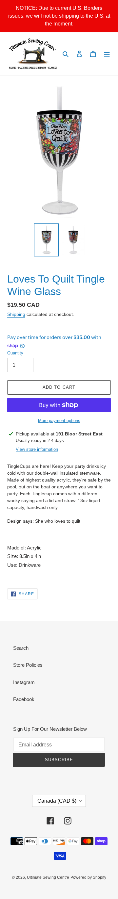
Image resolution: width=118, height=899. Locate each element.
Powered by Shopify (88, 877)
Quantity (15, 353)
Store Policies (28, 665)
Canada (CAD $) (56, 801)
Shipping (16, 314)
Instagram (24, 682)
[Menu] (107, 54)
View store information (37, 449)
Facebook (23, 699)
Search (21, 648)
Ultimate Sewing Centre (48, 877)
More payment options (59, 420)
